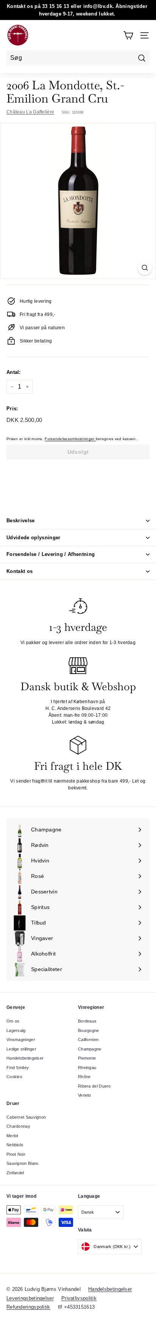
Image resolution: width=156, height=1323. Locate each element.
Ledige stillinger (21, 1049)
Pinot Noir (15, 1154)
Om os (13, 1021)
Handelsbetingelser (25, 1058)
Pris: (12, 408)
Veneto (84, 1095)
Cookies (14, 1076)
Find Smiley (17, 1067)
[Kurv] (128, 35)
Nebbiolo (14, 1144)
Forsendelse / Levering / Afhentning (50, 554)
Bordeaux (87, 1021)
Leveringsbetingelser (30, 1298)
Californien (88, 1039)
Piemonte (87, 1058)
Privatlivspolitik (79, 1298)
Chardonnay (18, 1126)
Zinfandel (15, 1172)
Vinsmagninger (20, 1039)
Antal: (13, 372)
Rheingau (87, 1067)
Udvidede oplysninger (33, 537)
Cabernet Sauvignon (26, 1117)
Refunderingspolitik (28, 1307)
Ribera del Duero (94, 1086)
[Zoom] (145, 268)
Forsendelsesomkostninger (70, 439)
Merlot (12, 1135)
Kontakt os (19, 571)
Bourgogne (88, 1030)
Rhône (84, 1076)
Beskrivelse (20, 520)
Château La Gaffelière (30, 112)
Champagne (89, 1049)
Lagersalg (16, 1030)
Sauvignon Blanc (22, 1163)
